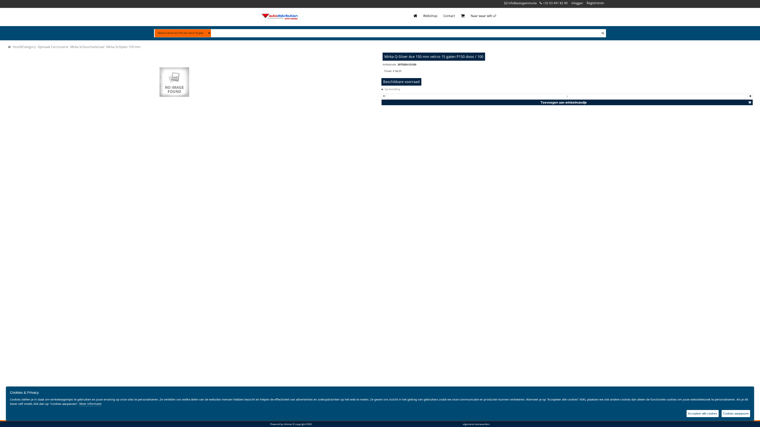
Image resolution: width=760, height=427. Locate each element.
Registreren (595, 3)
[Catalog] (9, 47)
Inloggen (577, 3)
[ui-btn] (384, 96)
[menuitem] (24, 46)
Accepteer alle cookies (702, 413)
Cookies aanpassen (736, 413)
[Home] (415, 16)
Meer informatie (90, 404)
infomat (288, 424)
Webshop (430, 16)
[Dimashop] (279, 17)
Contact (449, 16)
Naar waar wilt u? (483, 16)
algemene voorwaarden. (476, 424)
